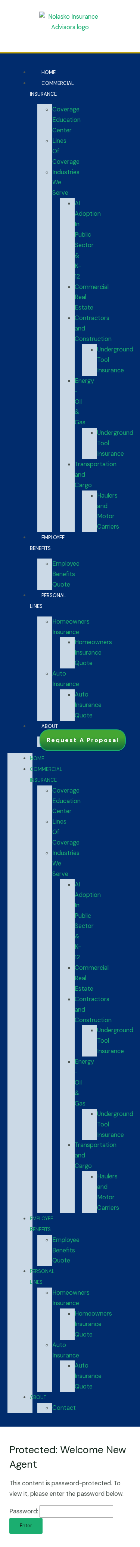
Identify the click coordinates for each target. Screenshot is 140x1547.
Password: (24, 1511)
